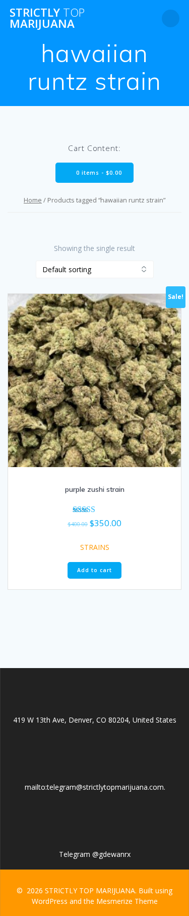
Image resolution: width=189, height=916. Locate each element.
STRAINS (94, 547)
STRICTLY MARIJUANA (47, 18)
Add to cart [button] (94, 570)
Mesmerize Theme (127, 901)
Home (33, 200)
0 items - (98, 172)
